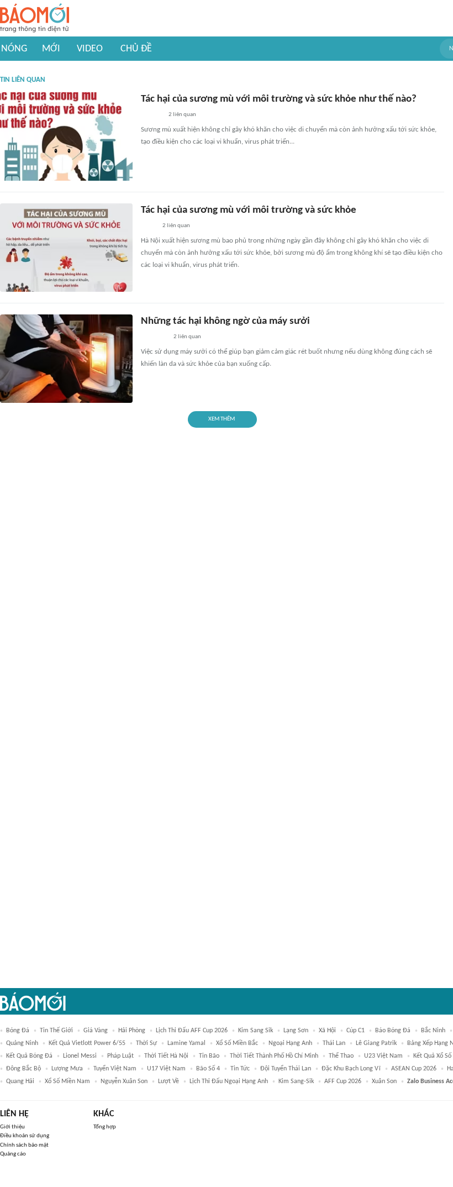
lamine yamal (186, 1043)
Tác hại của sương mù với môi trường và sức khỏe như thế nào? (279, 99)
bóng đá (17, 1030)
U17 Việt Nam (166, 1068)
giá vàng (95, 1030)
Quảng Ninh (22, 1043)
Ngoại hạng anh (290, 1043)
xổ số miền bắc (237, 1043)
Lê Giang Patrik (376, 1043)
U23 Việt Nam (383, 1056)
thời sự (146, 1043)
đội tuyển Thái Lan (285, 1068)
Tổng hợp (104, 1127)
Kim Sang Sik (255, 1030)
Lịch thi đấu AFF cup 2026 (192, 1030)
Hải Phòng (131, 1030)
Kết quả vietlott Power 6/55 (87, 1043)
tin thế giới (56, 1030)
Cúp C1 (355, 1030)
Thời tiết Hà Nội (166, 1056)
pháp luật (120, 1056)
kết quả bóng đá (29, 1056)
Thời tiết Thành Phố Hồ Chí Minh (274, 1056)
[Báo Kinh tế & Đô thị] (151, 115)
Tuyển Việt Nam (114, 1068)
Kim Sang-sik (296, 1081)
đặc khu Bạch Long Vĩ (351, 1068)
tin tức (240, 1068)
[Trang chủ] (34, 18)
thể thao (341, 1056)
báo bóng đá (392, 1030)
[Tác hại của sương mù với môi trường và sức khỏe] (66, 247)
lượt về (168, 1081)
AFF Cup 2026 (342, 1081)
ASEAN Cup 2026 (413, 1068)
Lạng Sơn (295, 1030)
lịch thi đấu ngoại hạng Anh (228, 1081)
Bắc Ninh (433, 1030)
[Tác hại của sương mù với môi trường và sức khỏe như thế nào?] (66, 136)
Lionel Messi (80, 1056)
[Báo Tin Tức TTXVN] (148, 226)
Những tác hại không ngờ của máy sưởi (225, 321)
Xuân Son (384, 1081)
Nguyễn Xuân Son (124, 1081)
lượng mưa (67, 1068)
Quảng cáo (13, 1154)
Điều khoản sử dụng (24, 1136)
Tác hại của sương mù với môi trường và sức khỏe (248, 210)
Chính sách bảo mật (24, 1145)
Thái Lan (334, 1043)
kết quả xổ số (432, 1056)
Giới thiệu (12, 1127)
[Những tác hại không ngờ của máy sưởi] (66, 358)
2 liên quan (182, 115)
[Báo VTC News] (154, 337)
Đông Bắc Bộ (23, 1068)
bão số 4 (208, 1068)
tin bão (209, 1056)
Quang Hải (20, 1081)
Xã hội (327, 1030)
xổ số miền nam (67, 1081)
